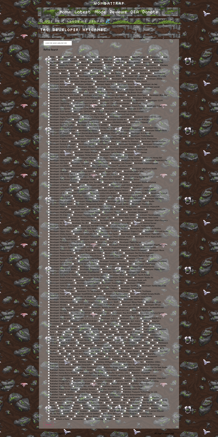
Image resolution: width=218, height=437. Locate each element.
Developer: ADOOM (58, 81)
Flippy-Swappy (125, 329)
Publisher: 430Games (144, 359)
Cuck (128, 70)
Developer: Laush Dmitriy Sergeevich (126, 185)
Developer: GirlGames (152, 144)
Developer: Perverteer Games (93, 239)
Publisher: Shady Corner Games (63, 389)
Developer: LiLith (57, 193)
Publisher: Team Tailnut (87, 392)
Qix (87, 397)
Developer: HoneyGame (60, 160)
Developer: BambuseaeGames (63, 92)
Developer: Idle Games (121, 163)
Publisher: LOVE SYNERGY (109, 378)
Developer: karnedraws (129, 174)
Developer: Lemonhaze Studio (63, 188)
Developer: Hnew (106, 158)
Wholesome (77, 419)
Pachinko (54, 354)
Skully (52, 405)
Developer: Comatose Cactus (106, 106)
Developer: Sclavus (88, 261)
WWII (109, 419)
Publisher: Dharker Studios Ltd (107, 365)
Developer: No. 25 (80, 223)
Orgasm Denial (131, 351)
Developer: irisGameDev (118, 168)
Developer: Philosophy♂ (119, 239)
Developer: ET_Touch (59, 133)
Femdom (147, 326)
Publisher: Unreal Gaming (77, 394)
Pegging (101, 354)
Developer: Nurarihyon (118, 226)
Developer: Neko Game (148, 217)
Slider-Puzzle (64, 405)
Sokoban (113, 405)
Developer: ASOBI (86, 87)
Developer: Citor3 (82, 106)
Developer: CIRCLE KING (61, 106)
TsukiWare (80, 416)
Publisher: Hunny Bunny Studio (63, 373)
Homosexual (155, 335)
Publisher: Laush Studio (60, 378)
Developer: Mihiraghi (59, 209)
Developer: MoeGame (155, 209)
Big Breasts (55, 62)
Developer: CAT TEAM (110, 100)
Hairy (66, 335)
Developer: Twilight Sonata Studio (145, 294)
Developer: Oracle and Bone (85, 231)
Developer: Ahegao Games (81, 81)
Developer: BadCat (113, 90)
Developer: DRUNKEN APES (114, 122)
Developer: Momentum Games (87, 212)
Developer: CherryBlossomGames (114, 103)
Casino (108, 65)
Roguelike (103, 400)
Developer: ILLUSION (59, 166)
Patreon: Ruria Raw (79, 354)
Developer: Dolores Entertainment (89, 119)
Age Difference (138, 57)
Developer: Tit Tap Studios (88, 291)
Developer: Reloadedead (90, 256)
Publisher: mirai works (82, 381)
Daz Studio (115, 73)
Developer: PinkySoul (106, 242)
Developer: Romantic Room (62, 258)
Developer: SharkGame (145, 264)
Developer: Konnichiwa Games (63, 182)
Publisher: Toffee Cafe (110, 392)
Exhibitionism (85, 326)
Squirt (164, 405)
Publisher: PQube (100, 384)
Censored (127, 65)
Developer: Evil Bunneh (141, 133)
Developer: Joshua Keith (81, 171)
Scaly (164, 400)
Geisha (96, 332)
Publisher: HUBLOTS (152, 370)
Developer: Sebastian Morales (112, 261)
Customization (140, 70)
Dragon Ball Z (79, 324)
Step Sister (64, 408)
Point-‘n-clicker (112, 356)
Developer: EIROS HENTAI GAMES (92, 125)
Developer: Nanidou (58, 217)
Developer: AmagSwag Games (109, 81)
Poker (125, 356)
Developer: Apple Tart (104, 84)
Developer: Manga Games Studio (90, 201)
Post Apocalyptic (57, 359)
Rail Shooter (114, 397)
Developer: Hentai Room (85, 155)
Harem (75, 335)
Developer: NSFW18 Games (93, 226)
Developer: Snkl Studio (136, 272)
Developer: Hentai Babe (111, 152)
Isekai (110, 337)
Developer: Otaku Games (60, 234)
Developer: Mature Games (117, 204)
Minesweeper (102, 345)
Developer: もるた (108, 318)
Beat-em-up (157, 60)
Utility (126, 416)
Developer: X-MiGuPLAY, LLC (106, 305)
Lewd (117, 340)
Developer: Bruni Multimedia (116, 98)
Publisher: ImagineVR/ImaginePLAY (65, 375)
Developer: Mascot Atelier (61, 204)
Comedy (124, 68)
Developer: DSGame (139, 122)
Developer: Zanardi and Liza (116, 310)
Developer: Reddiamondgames (63, 256)
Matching (142, 343)
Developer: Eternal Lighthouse (114, 133)
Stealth (53, 408)
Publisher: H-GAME (83, 370)
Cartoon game (95, 65)
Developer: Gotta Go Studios (62, 147)
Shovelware (133, 403)
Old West (95, 351)
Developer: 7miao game (79, 79)
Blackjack (96, 62)
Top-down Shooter (111, 414)
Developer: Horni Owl (82, 160)
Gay (87, 332)
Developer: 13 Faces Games (90, 76)
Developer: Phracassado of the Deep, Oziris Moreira (72, 242)
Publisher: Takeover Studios (62, 392)
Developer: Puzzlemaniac (61, 250)
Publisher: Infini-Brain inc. (94, 375)
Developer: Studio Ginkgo (94, 277)
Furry (52, 332)
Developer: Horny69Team (106, 160)
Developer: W (114, 299)
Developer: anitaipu (83, 84)
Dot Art (66, 324)
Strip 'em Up (117, 408)
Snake (76, 405)
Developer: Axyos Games (130, 87)
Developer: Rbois (156, 250)
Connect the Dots (153, 68)
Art (89, 60)
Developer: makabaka (154, 198)
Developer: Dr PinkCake (139, 119)
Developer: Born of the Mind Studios (85, 98)
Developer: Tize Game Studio (116, 291)
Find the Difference (58, 329)
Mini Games (116, 345)
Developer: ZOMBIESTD (60, 316)
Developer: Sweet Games (87, 283)
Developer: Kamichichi (88, 174)
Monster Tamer (71, 348)
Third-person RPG (134, 411)
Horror (53, 337)
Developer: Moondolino (114, 212)
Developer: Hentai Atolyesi (86, 152)
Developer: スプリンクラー (85, 318)
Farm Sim (108, 326)
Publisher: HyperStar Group (91, 373)
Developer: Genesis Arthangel (62, 144)
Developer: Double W (116, 119)
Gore (121, 332)
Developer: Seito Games (60, 264)
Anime (73, 60)
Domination (55, 324)
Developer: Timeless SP (130, 288)
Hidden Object (120, 335)
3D (59, 57)
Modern (147, 345)
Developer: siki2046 (117, 267)
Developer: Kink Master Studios (63, 179)
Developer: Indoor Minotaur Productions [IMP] (112, 166)
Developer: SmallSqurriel (88, 272)
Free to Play (148, 329)
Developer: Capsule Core (60, 100)
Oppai (119, 351)
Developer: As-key (149, 84)
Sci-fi (68, 403)
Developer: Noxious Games (144, 223)
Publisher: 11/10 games (121, 359)
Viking (135, 416)
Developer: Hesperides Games (63, 158)
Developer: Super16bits (114, 280)
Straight (76, 408)
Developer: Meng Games (126, 207)
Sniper (85, 405)
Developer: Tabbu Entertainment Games (67, 286)
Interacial (86, 337)
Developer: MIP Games (133, 209)
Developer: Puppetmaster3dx (143, 247)
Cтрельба (54, 73)
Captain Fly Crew (65, 65)
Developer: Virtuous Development (90, 299)
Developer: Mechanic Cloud (100, 207)
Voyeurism (159, 416)
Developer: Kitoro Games (109, 179)
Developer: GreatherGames (121, 147)
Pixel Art (85, 356)
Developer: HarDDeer (114, 149)
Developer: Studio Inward (120, 277)
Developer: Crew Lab (156, 106)
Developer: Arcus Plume (127, 84)
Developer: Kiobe (87, 179)
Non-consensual (141, 348)
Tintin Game (68, 414)
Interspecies (99, 337)
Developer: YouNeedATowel (151, 307)
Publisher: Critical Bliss (59, 365)
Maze (152, 343)
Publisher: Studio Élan (132, 389)
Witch (88, 419)
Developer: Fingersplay (117, 136)
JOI (60, 340)
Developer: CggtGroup (59, 103)
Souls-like (124, 405)
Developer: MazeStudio (141, 204)
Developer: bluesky (58, 98)
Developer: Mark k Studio (143, 201)
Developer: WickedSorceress (62, 302)
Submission (131, 408)
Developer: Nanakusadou (149, 215)
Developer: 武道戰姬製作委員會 (83, 321)
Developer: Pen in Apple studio (148, 237)
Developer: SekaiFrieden (84, 264)
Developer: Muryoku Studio (85, 215)
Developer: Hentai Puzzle (61, 155)
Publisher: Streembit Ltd (109, 389)
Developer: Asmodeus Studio (62, 87)
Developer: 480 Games (134, 76)
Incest (76, 337)
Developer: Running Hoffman (89, 258)
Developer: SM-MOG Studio (62, 272)
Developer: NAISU (127, 215)
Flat (113, 329)
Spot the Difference (150, 405)
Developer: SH (125, 264)
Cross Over (118, 70)
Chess (52, 68)
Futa (60, 332)
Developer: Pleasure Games (61, 247)
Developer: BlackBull (114, 95)
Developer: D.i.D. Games (60, 111)
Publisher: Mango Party (60, 381)
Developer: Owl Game (108, 234)
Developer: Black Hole (92, 95)
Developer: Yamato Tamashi (103, 307)
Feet (118, 326)
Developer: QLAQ (82, 250)
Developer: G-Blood (58, 141)
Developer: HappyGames (91, 149)
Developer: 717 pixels (156, 76)
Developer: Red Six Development (139, 253)
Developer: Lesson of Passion (116, 188)
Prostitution (103, 359)
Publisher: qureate (119, 384)
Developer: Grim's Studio (147, 147)
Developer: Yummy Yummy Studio (64, 310)
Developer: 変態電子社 (151, 318)
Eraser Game (154, 324)
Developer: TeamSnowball (61, 288)
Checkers (164, 65)
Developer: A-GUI (100, 79)
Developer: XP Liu (152, 305)
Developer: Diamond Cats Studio (121, 114)
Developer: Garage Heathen (153, 141)
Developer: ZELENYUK (81, 313)
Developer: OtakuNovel (84, 234)
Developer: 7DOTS (58, 79)
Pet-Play (122, 354)
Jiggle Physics (154, 337)
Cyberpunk (154, 70)
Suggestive (54, 411)
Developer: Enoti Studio (120, 125)
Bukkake (147, 62)
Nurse (68, 351)
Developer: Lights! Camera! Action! (113, 190)
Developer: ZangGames (142, 310)
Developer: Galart (78, 141)
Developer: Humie (100, 163)
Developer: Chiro (139, 103)
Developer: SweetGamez (112, 283)
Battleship (135, 60)
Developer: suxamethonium (61, 283)
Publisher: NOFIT (122, 381)
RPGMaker (135, 400)
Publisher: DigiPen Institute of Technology (141, 365)
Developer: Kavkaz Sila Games (63, 177)
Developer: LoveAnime (83, 196)
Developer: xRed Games (60, 307)
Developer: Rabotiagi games (105, 250)
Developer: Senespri (107, 264)
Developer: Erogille (108, 130)
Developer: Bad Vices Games (89, 90)
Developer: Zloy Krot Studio (124, 313)
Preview (91, 359)
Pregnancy (80, 359)
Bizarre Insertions (70, 62)
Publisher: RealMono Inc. (60, 386)
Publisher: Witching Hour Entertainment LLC (127, 394)
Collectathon (111, 68)
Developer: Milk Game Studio (84, 209)
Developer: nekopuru (59, 220)
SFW (107, 403)
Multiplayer (95, 348)
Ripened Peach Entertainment (63, 400)
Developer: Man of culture (61, 201)
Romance (115, 400)
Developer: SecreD (137, 261)
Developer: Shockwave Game (92, 267)
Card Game (81, 65)
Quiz (94, 397)
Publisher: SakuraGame (132, 386)
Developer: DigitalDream (120, 117)
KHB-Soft (69, 340)
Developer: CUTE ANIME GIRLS (87, 109)
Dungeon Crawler (96, 324)
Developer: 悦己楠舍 (58, 321)
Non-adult (126, 348)
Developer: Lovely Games (107, 196)
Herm (108, 335)
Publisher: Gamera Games (61, 370)
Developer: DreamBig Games (62, 122)
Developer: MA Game (83, 198)
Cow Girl (106, 70)
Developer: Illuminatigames (146, 163)
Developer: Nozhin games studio (64, 226)
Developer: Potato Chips (87, 247)
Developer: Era (150, 128)
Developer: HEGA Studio (60, 152)
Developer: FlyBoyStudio (110, 139)
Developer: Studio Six (143, 277)
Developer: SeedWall (157, 261)
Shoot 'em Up (119, 403)
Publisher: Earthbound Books (62, 367)
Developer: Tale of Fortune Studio (102, 286)
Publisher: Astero (85, 362)
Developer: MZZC (108, 215)
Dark (72, 73)
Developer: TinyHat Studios (62, 291)
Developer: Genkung (106, 144)
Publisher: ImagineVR (140, 373)
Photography (150, 354)
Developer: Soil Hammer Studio (63, 275)
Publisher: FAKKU (134, 367)
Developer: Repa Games (114, 256)
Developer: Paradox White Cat (63, 237)
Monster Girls (55, 348)
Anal (165, 57)
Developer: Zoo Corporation (86, 316)
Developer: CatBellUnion (133, 100)
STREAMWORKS (101, 408)
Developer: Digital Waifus (95, 117)
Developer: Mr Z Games (60, 215)
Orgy (143, 351)
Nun (61, 351)
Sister (159, 403)
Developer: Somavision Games (93, 275)
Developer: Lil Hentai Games (143, 190)
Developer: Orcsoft (108, 231)
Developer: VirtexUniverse (61, 299)
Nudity (53, 351)
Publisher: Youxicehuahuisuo (62, 397)
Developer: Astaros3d (106, 87)
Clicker (81, 68)
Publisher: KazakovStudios (144, 375)
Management (85, 343)
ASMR (97, 60)
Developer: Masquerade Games (89, 204)
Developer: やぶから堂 (129, 318)
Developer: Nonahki (99, 223)
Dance (64, 73)
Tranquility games (57, 416)
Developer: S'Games (135, 258)
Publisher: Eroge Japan (114, 367)
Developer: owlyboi (129, 234)
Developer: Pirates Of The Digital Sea (66, 245)
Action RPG (90, 57)
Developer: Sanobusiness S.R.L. (63, 261)
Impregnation (65, 337)
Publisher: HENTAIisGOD (129, 370)
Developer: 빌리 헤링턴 (130, 321)
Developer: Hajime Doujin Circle (63, 149)
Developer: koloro (131, 179)
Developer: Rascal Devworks (133, 250)
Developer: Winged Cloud (88, 302)
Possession (152, 356)
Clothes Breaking (94, 68)
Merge (63, 345)
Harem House (87, 335)
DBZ (126, 73)
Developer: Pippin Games (130, 242)
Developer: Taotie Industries (153, 286)
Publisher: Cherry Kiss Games (130, 362)
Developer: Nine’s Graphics (155, 220)
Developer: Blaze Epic (136, 95)
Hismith (133, 335)
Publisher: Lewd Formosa (84, 378)
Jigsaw (53, 340)
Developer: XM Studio (131, 305)
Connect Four (136, 68)
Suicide (66, 411)
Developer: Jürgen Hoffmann (107, 171)
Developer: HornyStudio (131, 160)
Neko (116, 348)
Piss (76, 356)
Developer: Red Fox (113, 253)
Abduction (68, 57)
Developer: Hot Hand (80, 163)
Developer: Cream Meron (133, 106)
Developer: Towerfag (59, 294)
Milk (79, 345)
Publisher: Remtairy (110, 386)
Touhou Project (129, 414)
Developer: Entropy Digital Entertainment (68, 128)
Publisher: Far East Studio (156, 367)
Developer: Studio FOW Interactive (65, 277)
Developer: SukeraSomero (61, 280)
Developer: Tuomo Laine (116, 294)
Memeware (163, 343)
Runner (146, 400)
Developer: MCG (57, 207)
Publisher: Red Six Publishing (86, 386)
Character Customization (146, 65)
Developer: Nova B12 (120, 223)
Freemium (161, 329)
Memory (53, 345)
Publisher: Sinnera (87, 389)
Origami (152, 351)
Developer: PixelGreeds (95, 245)
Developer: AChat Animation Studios (127, 79)
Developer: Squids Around (138, 275)
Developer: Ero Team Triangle (62, 130)
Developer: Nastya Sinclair (81, 217)
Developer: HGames (87, 158)
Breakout (108, 62)
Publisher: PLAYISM (81, 384)
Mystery (107, 348)
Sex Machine (80, 403)
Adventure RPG (122, 57)
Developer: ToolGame (141, 291)
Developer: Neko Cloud (124, 217)
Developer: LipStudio (77, 193)
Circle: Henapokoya (66, 68)
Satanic (155, 400)
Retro (146, 397)
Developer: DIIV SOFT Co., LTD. (147, 117)
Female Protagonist (131, 326)
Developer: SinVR (109, 269)
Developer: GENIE (86, 144)
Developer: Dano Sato (104, 111)
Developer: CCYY (155, 100)
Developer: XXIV (80, 307)
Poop (133, 356)
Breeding (119, 62)
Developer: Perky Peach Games (63, 239)
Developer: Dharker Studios (92, 114)
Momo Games (160, 345)
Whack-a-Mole (62, 419)
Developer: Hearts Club (137, 149)
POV (70, 359)
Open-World (107, 351)
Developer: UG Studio (83, 296)
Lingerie (137, 340)
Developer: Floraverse (86, 139)
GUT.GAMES (149, 332)
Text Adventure (116, 411)
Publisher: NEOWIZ (103, 381)
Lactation (97, 340)
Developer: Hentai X (133, 155)
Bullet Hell (158, 62)
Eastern (122, 324)
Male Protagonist (68, 343)
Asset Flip (107, 60)
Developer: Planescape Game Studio (125, 245)
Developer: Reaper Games (61, 253)
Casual (117, 65)
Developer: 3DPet (113, 76)
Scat (52, 403)
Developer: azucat (152, 87)
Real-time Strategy (131, 397)
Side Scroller (147, 403)
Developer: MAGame (133, 198)
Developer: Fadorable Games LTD (89, 136)
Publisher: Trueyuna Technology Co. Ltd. (140, 392)
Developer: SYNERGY (135, 283)
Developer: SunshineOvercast (88, 280)
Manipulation (100, 343)
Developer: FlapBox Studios (62, 139)
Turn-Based (93, 416)
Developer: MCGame (76, 207)
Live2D (147, 340)
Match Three (129, 343)
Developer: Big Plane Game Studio (65, 95)
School (60, 403)
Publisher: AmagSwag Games (62, 362)
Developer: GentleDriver (129, 144)
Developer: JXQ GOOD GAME (62, 174)
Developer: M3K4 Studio (60, 198)
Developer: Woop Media (132, 302)
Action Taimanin (105, 57)
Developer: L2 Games (59, 185)
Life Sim (126, 340)
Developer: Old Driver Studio (114, 228)
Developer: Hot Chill (58, 163)
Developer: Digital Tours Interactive (65, 117)
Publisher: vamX (98, 394)
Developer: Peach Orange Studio (117, 237)
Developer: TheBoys (108, 288)
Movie (84, 348)
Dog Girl (155, 321)
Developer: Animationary (60, 84)
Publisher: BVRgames (105, 362)
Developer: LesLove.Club (90, 188)
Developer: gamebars (98, 141)
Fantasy (97, 326)
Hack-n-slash (55, 335)
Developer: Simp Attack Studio (63, 269)
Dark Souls (82, 73)
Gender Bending (109, 332)
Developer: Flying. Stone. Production (141, 139)
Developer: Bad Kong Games (62, 90)
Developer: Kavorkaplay (89, 177)
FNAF (137, 329)
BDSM (146, 60)
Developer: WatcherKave (134, 299)
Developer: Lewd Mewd (60, 190)
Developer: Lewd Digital (143, 188)
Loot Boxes (158, 340)
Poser (141, 356)
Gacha (68, 332)
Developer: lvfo (153, 196)
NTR (162, 348)
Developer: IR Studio (95, 168)
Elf (144, 324)
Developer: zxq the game (60, 318)
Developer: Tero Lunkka (86, 288)
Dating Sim (103, 73)
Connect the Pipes (57, 70)
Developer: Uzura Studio (141, 296)
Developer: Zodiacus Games (152, 313)
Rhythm (155, 397)
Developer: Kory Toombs (89, 182)
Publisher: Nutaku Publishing (146, 381)
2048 (52, 57)
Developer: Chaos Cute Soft (84, 103)
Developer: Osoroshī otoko (156, 231)
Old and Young (81, 351)
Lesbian (107, 340)
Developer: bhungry (105, 92)
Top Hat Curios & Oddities (88, 414)
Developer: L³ (77, 185)
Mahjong (53, 343)
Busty (52, 65)
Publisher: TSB (56, 394)
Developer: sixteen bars (130, 269)
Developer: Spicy (116, 275)
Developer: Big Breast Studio (130, 92)
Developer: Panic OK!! (150, 234)
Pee (92, 354)
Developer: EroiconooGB (131, 130)
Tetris (103, 411)
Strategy (87, 408)
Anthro (82, 60)
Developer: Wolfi (110, 302)
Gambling (78, 332)
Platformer (97, 356)
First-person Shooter (79, 329)
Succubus (143, 408)
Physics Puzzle (56, 356)
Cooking (85, 70)
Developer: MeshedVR (149, 207)
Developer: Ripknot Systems (140, 256)
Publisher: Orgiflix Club (60, 384)
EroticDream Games (67, 326)
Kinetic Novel (83, 340)
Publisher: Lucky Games (134, 378)
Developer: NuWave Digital (143, 226)
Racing (103, 397)
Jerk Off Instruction (136, 337)
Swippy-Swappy (79, 411)
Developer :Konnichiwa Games (63, 76)
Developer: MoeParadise (60, 212)
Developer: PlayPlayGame (155, 245)
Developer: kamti (108, 174)
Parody (64, 354)
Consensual (73, 70)
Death (133, 73)
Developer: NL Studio (59, 223)
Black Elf (85, 62)
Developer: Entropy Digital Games (104, 128)
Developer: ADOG (154, 79)
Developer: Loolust (158, 193)
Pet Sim (111, 354)
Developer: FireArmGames (141, 136)
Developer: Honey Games (128, 158)
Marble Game (115, 343)
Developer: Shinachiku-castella (63, 267)
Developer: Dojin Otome (60, 119)
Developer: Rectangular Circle (88, 253)
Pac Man (163, 351)
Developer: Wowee (58, 305)
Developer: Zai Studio (91, 310)
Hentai (100, 335)
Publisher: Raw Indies (139, 384)
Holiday (143, 335)
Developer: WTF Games (79, 305)
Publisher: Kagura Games (119, 375)
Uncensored (106, 416)
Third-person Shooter (154, 411)
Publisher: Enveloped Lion (89, 367)
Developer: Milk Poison (110, 209)
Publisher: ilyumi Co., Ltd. (117, 373)
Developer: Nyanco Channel (62, 228)
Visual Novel (146, 416)
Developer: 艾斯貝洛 (109, 321)
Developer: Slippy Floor (154, 269)
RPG (125, 400)
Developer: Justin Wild (133, 171)
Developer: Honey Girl (152, 158)
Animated (62, 60)
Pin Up (68, 356)
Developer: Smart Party (112, 272)
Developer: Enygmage (131, 128)
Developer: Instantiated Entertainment (66, 168)
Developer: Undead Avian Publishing (111, 296)
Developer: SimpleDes (89, 269)
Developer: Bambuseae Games (138, 90)
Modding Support (132, 345)
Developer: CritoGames (60, 109)
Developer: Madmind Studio (108, 198)
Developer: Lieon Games (84, 190)
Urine (117, 416)
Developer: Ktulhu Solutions (143, 182)
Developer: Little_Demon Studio (133, 193)
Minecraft (89, 345)
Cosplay (95, 70)
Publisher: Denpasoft (81, 365)
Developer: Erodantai (87, 130)
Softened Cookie (98, 405)
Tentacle (94, 411)
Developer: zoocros (109, 316)
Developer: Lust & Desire (132, 196)
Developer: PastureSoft (89, 237)
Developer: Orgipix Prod (131, 231)
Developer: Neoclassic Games (84, 220)
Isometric (120, 337)
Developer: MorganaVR (138, 212)
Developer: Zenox (101, 313)
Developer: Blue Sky (158, 95)
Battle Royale (121, 60)
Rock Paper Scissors (87, 400)
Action (79, 57)
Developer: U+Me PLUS (60, 296)
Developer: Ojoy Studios (87, 228)
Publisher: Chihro (153, 362)
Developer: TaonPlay (129, 286)
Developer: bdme (86, 92)
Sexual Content (95, 403)
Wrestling (98, 419)
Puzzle (80, 397)
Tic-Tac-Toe (55, 414)
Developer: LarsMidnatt (97, 185)
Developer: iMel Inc (80, 166)
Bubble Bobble (133, 62)
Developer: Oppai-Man (60, 231)
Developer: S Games (114, 258)
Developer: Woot (153, 302)
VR (51, 419)
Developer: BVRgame (141, 98)
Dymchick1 (111, 324)
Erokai (52, 326)
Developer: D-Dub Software (139, 109)
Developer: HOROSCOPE (156, 160)
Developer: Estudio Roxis (156, 130)
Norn (154, 348)
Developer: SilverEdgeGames (141, 267)
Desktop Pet (159, 73)
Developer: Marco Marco (118, 201)
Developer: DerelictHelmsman (130, 111)
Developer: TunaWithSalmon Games (86, 294)
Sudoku (154, 408)
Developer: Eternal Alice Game (84, 133)
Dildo (146, 321)
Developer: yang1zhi (127, 307)
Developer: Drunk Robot (88, 122)
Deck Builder (145, 73)
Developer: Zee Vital (58, 313)
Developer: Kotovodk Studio (115, 182)
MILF (71, 345)
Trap (70, 416)
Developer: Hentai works (110, 155)
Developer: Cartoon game (85, 100)
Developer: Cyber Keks (114, 109)
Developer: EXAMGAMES (61, 136)
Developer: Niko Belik (131, 220)
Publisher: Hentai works (105, 370)
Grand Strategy (133, 332)
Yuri (116, 419)
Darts (92, 73)
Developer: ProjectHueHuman (114, 247)
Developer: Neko (103, 217)
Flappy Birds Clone (99, 329)
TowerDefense (145, 414)
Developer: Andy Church (136, 81)
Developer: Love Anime (60, 196)
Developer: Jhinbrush (59, 171)
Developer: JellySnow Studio (144, 168)
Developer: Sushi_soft (137, 280)
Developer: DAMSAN (82, 111)
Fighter (157, 326)
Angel (52, 60)
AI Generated (154, 57)
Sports (135, 405)
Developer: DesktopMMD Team (63, 114)
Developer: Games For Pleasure (124, 141)
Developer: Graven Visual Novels (92, 147)
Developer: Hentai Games (136, 152)
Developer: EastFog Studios (62, 125)
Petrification (135, 354)
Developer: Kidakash (112, 177)
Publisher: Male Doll (157, 378)
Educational (134, 324)
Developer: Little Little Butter (103, 193)
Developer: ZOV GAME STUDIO (135, 316)
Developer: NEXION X (109, 220)
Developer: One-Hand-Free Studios (145, 228)
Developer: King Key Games (136, 177)
